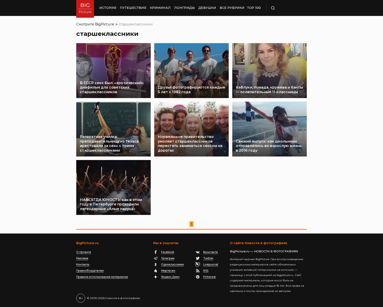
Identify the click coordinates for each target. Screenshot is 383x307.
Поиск (285, 8)
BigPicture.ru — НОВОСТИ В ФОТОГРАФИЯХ (264, 251)
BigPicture (104, 24)
